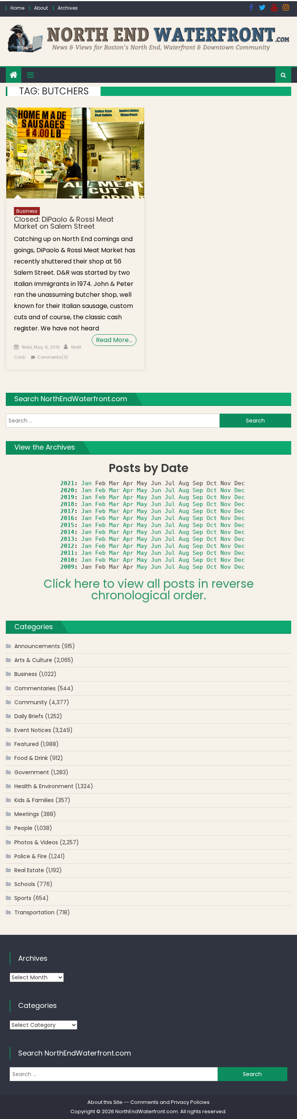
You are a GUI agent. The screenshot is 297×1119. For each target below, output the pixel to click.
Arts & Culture (33, 660)
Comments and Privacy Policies (170, 1102)
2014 (67, 532)
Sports (22, 898)
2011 (67, 552)
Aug (184, 490)
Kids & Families (34, 800)
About (41, 8)
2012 (67, 545)
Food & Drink (31, 758)
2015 (67, 525)
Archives (68, 8)
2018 (67, 504)
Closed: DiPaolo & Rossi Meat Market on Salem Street (64, 222)
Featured (26, 744)
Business (27, 211)
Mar (114, 490)
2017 (67, 511)
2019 (67, 497)
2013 (67, 539)
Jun (156, 490)
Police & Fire (30, 856)
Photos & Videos (36, 842)
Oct (212, 490)
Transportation (34, 912)
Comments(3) (52, 357)
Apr (128, 490)
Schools (24, 884)
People (23, 828)
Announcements (37, 646)
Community (30, 702)
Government (31, 772)
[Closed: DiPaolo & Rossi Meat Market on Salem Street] (75, 153)
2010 (67, 559)
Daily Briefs (28, 716)
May (142, 490)
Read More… (114, 339)
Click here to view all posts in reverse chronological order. (149, 589)
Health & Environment (43, 786)
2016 (67, 518)
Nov (225, 490)
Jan (86, 483)
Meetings (26, 814)
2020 (67, 490)
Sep (198, 490)
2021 (67, 483)
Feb (100, 490)
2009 (67, 566)
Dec (239, 490)
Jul (170, 490)
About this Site (105, 1102)
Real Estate (29, 870)
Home (17, 8)
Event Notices (32, 730)
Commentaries (35, 688)
